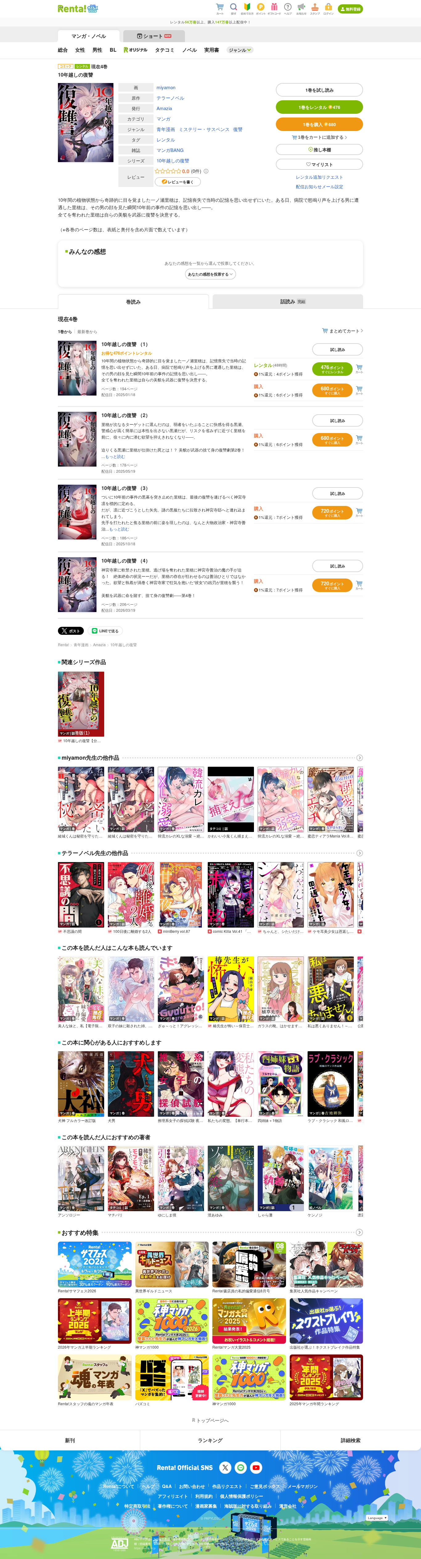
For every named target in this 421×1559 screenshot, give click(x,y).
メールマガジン (303, 1486)
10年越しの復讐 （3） (125, 487)
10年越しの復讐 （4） (125, 560)
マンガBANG (170, 150)
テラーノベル (170, 97)
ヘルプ (148, 1486)
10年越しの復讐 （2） (125, 415)
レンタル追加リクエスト (319, 177)
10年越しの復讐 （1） (125, 344)
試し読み (337, 349)
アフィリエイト (173, 1496)
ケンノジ (315, 1214)
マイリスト (322, 164)
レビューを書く (181, 182)
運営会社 (287, 1506)
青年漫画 (166, 129)
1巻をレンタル (319, 107)
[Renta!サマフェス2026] (92, 9)
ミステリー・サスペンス (204, 129)
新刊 (70, 1440)
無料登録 (353, 9)
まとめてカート (344, 331)
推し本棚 (322, 149)
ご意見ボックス (265, 1486)
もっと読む (115, 456)
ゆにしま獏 (167, 1214)
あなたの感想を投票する (208, 274)
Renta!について (118, 1486)
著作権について (173, 1506)
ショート (157, 35)
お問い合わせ (192, 1486)
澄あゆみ (215, 1214)
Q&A (167, 1486)
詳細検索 (351, 1440)
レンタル (166, 139)
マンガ (163, 118)
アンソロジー (69, 1214)
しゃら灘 (265, 1214)
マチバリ (115, 1214)
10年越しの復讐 (173, 160)
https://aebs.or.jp (145, 1548)
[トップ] (72, 8)
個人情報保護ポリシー (241, 1496)
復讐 (238, 129)
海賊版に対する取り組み (248, 1506)
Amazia (164, 108)
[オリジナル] (136, 50)
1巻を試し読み (319, 90)
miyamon (166, 87)
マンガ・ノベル (89, 35)
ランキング (210, 1440)
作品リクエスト (227, 1486)
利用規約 (204, 1496)
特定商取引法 (137, 1506)
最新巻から (87, 331)
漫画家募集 (206, 1506)
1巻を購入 (319, 124)
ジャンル (237, 50)
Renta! (63, 644)
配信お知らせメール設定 (319, 186)
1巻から (65, 331)
